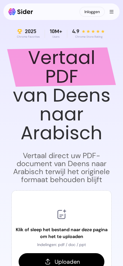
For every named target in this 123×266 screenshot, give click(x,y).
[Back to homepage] (20, 12)
